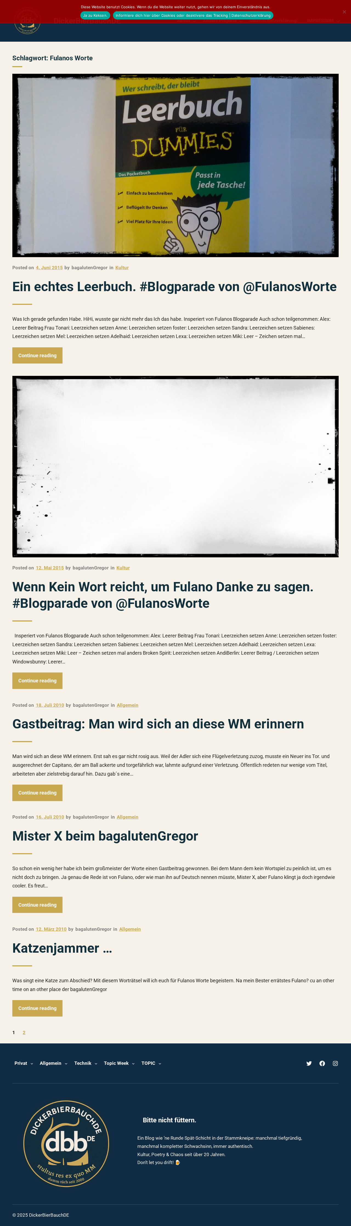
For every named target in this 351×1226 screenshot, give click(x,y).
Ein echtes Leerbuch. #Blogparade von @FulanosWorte (174, 286)
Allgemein (127, 705)
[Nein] (344, 12)
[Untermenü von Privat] (31, 1063)
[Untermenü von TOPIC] (159, 1063)
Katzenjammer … (62, 948)
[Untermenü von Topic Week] (133, 1063)
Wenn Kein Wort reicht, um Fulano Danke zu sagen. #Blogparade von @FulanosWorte (163, 595)
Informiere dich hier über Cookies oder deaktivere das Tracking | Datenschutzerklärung (193, 15)
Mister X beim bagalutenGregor (105, 836)
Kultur (122, 267)
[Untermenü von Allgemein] (66, 1063)
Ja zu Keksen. (95, 15)
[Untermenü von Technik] (96, 1063)
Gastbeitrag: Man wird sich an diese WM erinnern (158, 724)
